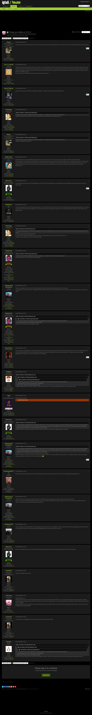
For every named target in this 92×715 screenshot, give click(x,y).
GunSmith (9, 570)
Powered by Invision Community (46, 713)
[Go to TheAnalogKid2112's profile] (9, 480)
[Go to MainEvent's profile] (9, 212)
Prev (5, 38)
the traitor (11, 365)
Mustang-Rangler (11, 127)
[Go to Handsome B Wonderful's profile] (9, 294)
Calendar (9, 8)
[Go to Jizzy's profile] (9, 403)
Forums (13, 6)
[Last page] (27, 38)
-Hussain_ (11, 659)
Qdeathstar (8, 251)
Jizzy (8, 395)
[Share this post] (88, 42)
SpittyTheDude (8, 88)
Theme (45, 711)
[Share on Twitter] (3, 687)
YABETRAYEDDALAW (9, 304)
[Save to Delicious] (9, 687)
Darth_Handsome (11, 306)
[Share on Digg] (7, 687)
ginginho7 (12, 388)
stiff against (10, 271)
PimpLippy (9, 109)
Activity (20, 6)
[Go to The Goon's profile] (4, 33)
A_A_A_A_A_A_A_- (11, 612)
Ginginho (8, 372)
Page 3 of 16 (31, 38)
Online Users (27, 8)
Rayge (9, 42)
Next (24, 38)
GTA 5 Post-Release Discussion (29, 34)
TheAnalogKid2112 (8, 472)
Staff (21, 8)
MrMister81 (8, 157)
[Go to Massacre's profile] (9, 188)
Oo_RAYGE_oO (11, 58)
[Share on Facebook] (5, 687)
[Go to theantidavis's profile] (9, 355)
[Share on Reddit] (11, 687)
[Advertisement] (26, 20)
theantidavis (9, 348)
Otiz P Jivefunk (8, 64)
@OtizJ (10, 82)
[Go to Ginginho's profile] (9, 379)
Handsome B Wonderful (9, 286)
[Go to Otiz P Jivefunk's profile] (9, 72)
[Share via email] (13, 687)
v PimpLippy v (11, 126)
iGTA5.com (6, 6)
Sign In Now (46, 675)
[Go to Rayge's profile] (9, 51)
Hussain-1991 (11, 658)
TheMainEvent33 (11, 221)
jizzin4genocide (11, 413)
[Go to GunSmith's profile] (9, 579)
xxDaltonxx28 (9, 524)
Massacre (9, 181)
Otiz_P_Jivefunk (11, 83)
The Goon (10, 34)
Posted (20, 42)
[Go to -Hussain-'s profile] (9, 649)
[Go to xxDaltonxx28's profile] (9, 532)
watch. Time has (10, 277)
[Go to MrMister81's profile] (9, 166)
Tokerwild (11, 364)
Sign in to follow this (77, 31)
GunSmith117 (11, 589)
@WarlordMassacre (10, 199)
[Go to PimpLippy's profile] (9, 117)
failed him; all (10, 278)
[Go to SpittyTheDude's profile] (9, 96)
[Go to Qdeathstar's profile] (9, 258)
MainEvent (9, 204)
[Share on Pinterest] (15, 687)
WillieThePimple (11, 489)
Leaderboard (28, 6)
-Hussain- (9, 641)
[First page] (3, 38)
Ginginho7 (11, 389)
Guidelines (16, 8)
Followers (84, 32)
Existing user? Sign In (85, 1)
